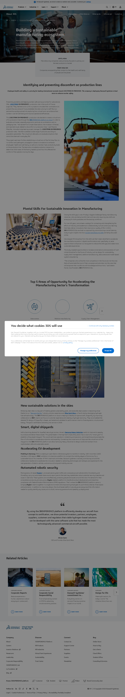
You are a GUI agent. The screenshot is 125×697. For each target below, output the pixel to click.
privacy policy (67, 342)
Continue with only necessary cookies (101, 326)
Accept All (108, 350)
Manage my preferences (88, 350)
